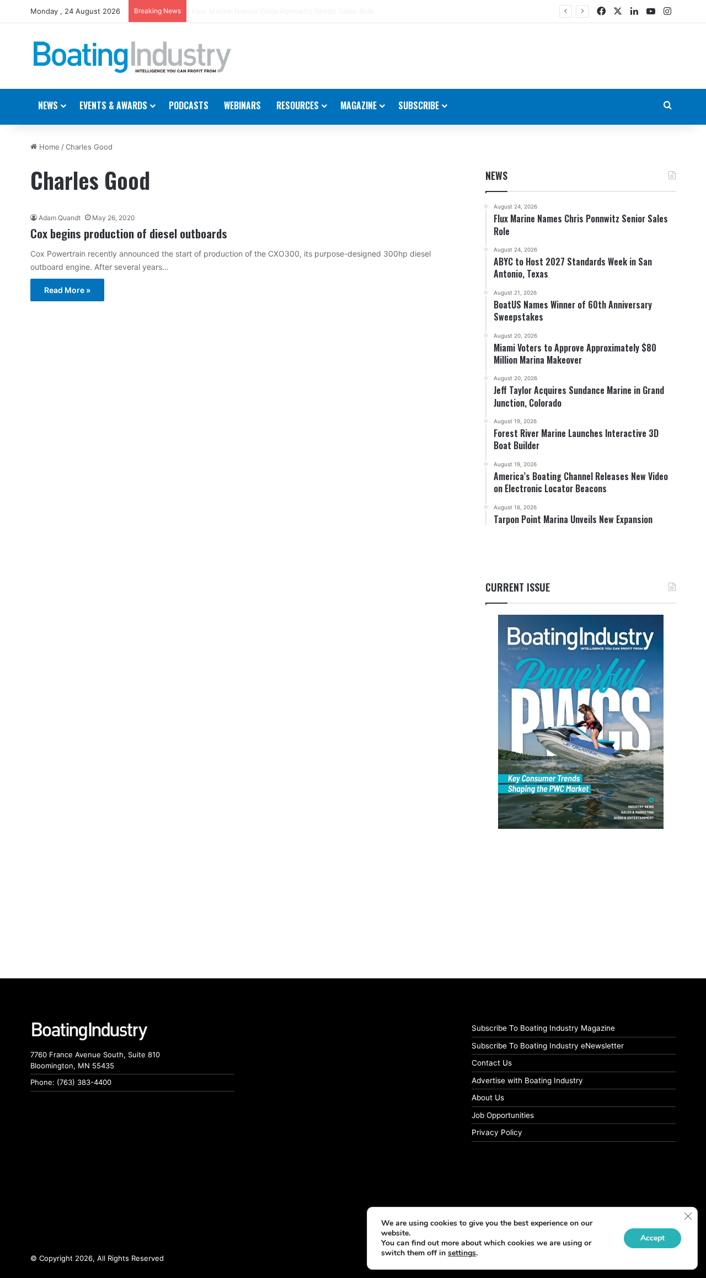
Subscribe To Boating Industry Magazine (543, 1028)
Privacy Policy (497, 1132)
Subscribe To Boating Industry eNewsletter (548, 1045)
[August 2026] (580, 722)
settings (462, 1253)
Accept (652, 1238)
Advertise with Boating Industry (527, 1080)
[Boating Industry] (132, 57)
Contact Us (492, 1062)
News (496, 175)
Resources (297, 105)
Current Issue (517, 587)
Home (48, 146)
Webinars (242, 105)
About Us (488, 1097)
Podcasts (188, 105)
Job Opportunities (503, 1115)
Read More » (67, 290)
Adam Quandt (60, 218)
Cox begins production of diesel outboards (128, 233)
